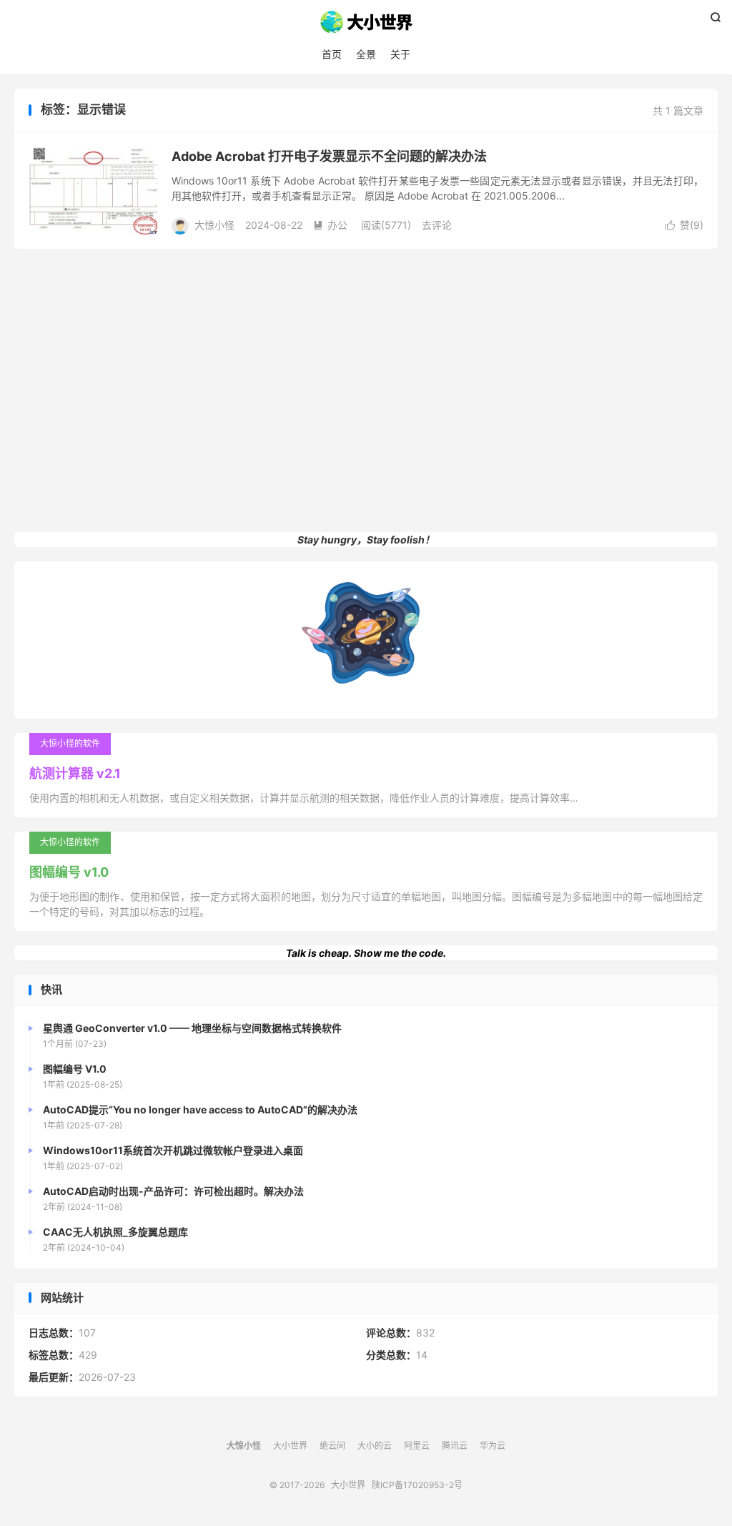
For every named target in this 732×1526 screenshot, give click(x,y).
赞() (684, 225)
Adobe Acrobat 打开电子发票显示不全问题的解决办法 (329, 156)
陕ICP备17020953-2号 (417, 1485)
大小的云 (374, 1445)
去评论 (437, 225)
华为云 (492, 1445)
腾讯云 (455, 1445)
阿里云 (417, 1445)
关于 (400, 54)
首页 (332, 54)
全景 (366, 54)
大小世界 (366, 22)
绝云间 (332, 1445)
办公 (330, 225)
